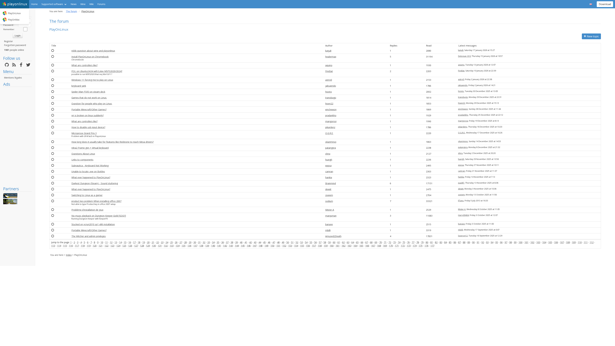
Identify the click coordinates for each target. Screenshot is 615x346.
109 (574, 242)
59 (329, 242)
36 (222, 242)
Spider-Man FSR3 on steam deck (88, 91)
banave (329, 224)
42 (250, 242)
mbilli (328, 230)
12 (111, 242)
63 (348, 242)
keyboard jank (78, 85)
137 (195, 245)
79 (422, 242)
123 (112, 245)
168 (379, 245)
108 (568, 242)
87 (459, 242)
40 (241, 242)
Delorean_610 (464, 56)
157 (314, 245)
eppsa (328, 165)
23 (162, 242)
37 (227, 242)
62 (343, 242)
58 (325, 242)
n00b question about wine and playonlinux (93, 50)
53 (301, 242)
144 (237, 245)
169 (385, 245)
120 (95, 245)
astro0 (328, 79)
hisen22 (329, 103)
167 (373, 245)
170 (391, 245)
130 (154, 245)
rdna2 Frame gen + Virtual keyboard (90, 147)
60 (334, 242)
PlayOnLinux (14, 13)
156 (308, 245)
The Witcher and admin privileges (88, 236)
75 (403, 242)
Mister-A (329, 209)
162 (343, 245)
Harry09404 (463, 215)
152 (284, 245)
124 (118, 245)
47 (273, 242)
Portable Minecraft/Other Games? (89, 109)
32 (204, 242)
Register (8, 41)
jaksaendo (330, 85)
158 (320, 245)
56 (315, 242)
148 (260, 245)
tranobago (330, 97)
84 (445, 242)
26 (176, 242)
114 (59, 245)
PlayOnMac (14, 19)
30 (194, 242)
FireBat (329, 71)
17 (134, 242)
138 (201, 245)
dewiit (328, 189)
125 (124, 245)
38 (232, 242)
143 (231, 245)
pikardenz (330, 127)
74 (399, 242)
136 (189, 245)
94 (492, 242)
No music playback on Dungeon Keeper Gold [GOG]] (98, 215)
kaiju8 (328, 50)
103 (538, 242)
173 (409, 245)
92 (482, 242)
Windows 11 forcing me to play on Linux (92, 79)
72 (390, 242)
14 (120, 242)
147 (255, 245)
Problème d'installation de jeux (87, 209)
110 (580, 242)
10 (102, 242)
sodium (329, 201)
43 (255, 242)
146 (249, 245)
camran (329, 171)
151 (278, 245)
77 (413, 242)
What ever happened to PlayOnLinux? (90, 177)
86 (455, 242)
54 (306, 242)
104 (544, 242)
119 (89, 245)
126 (130, 245)
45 (264, 242)
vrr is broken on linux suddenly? (87, 115)
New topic (593, 36)
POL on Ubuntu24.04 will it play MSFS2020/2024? (96, 71)
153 (290, 245)
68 (371, 242)
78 (417, 242)
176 (426, 245)
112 (592, 242)
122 (106, 245)
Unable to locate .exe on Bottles (88, 171)
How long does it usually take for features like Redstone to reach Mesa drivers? (112, 141)
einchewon (330, 109)
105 (550, 242)
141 (219, 245)
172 (403, 245)
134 (178, 245)
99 (515, 242)
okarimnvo (330, 141)
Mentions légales (13, 77)
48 (278, 242)
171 (397, 245)
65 (357, 242)
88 (464, 242)
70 (380, 242)
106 (556, 242)
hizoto (328, 91)
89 (468, 242)
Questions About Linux (83, 153)
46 (269, 242)
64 (352, 242)
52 (297, 242)
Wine (83, 4)
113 (53, 245)
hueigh (328, 159)
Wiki (91, 4)
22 (157, 242)
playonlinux (17, 4)
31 (199, 242)
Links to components (82, 159)
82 (436, 242)
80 (427, 242)
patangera (330, 147)
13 (116, 242)
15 (125, 242)
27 (181, 242)
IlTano (461, 200)
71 (385, 242)
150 (272, 245)
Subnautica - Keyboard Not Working (90, 165)
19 (143, 242)
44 (259, 242)
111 (586, 242)
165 (361, 245)
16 (129, 242)
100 (520, 242)
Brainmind (330, 183)
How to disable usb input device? (88, 127)
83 (441, 242)
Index (69, 254)
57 (320, 242)
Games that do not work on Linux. (89, 97)
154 (296, 245)
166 (367, 245)
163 (349, 245)
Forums (101, 4)
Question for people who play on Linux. (91, 103)
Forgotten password (15, 45)
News (74, 4)
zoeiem (329, 195)
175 (420, 245)
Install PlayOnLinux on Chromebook (90, 56)
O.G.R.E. (329, 133)
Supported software (52, 4)
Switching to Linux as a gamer (86, 195)
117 (77, 245)
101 (526, 242)
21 (153, 242)
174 (415, 245)
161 (338, 245)
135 (183, 245)
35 (218, 242)
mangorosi (330, 121)
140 (213, 245)
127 (136, 245)
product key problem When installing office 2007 (96, 201)
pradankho (330, 115)
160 (332, 245)
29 (190, 242)
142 (225, 245)
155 (302, 245)
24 (167, 242)
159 (326, 245)
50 (287, 242)
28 (185, 242)
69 (376, 242)
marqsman (330, 215)
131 (160, 245)
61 (338, 242)
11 (106, 242)
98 (510, 242)
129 (148, 245)
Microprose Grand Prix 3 (84, 133)
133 (172, 245)
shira (327, 153)
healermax (330, 56)
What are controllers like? (84, 65)
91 (478, 242)
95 (496, 242)
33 (208, 242)
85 (450, 242)
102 (532, 242)
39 (236, 242)
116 (71, 245)
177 (432, 245)
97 (506, 242)
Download (605, 4)
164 (355, 245)
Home (34, 4)
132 (166, 245)
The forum (71, 11)
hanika (328, 177)
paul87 (461, 182)
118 (83, 245)
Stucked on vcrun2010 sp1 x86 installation (93, 224)
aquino (328, 65)
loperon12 (463, 235)
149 (266, 245)
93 (487, 242)
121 (100, 245)
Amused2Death (333, 236)
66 (362, 242)
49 (283, 242)
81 (431, 242)
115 (65, 245)
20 (148, 242)
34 (213, 242)
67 (366, 242)
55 (311, 242)
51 (292, 242)
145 (243, 245)
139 (207, 245)
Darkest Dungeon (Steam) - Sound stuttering (94, 183)
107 (562, 242)
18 (139, 242)
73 (394, 242)
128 (142, 245)
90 (473, 242)
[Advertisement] (17, 136)
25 (171, 242)
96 (501, 242)
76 (408, 242)
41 (246, 242)
